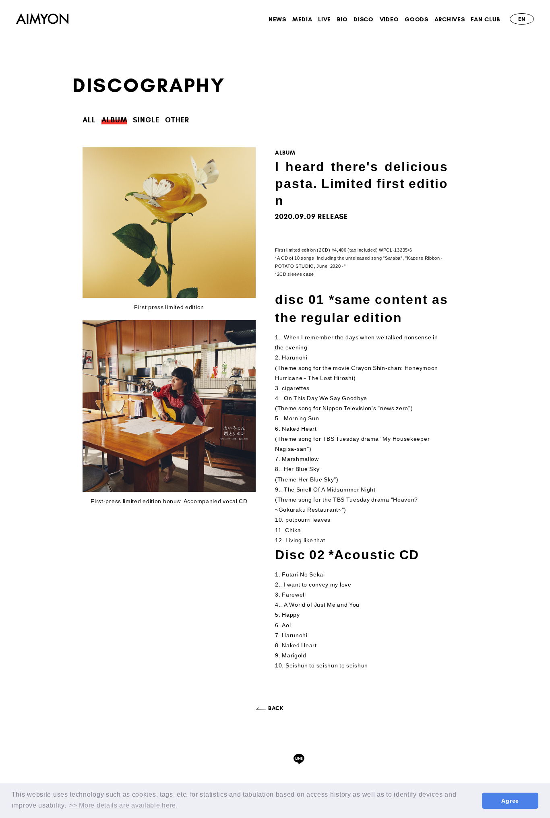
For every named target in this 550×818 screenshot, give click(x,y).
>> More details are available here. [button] (123, 805)
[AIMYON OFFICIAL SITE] (42, 20)
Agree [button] (510, 800)
